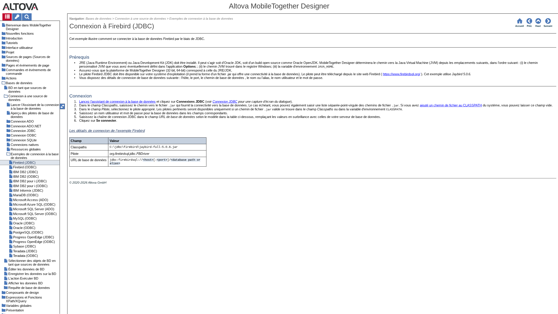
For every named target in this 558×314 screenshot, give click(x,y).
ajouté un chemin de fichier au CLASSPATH (451, 105)
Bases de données (98, 18)
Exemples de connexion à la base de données (201, 18)
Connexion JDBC (225, 101)
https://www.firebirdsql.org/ (401, 74)
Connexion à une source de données (140, 18)
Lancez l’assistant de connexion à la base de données (117, 101)
